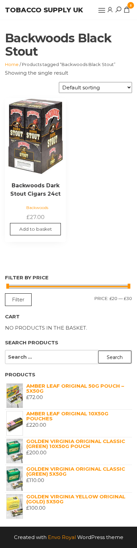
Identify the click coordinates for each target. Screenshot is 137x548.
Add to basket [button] (35, 229)
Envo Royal (62, 537)
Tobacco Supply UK (44, 10)
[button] (101, 10)
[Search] (118, 9)
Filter (18, 299)
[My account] (110, 9)
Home (12, 64)
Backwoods (37, 207)
